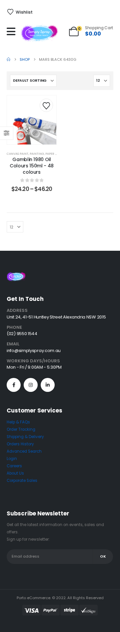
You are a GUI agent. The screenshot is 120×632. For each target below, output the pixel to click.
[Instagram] (31, 385)
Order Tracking (21, 429)
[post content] (31, 119)
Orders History (20, 444)
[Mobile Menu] (13, 32)
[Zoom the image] (16, 275)
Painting (37, 153)
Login (12, 458)
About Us (15, 473)
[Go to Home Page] (8, 59)
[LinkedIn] (48, 385)
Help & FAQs (18, 422)
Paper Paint (54, 153)
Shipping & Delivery (25, 436)
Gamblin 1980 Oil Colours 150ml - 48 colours (32, 165)
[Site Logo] (39, 33)
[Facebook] (14, 385)
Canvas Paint (17, 153)
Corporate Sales (22, 480)
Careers (14, 466)
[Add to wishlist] (46, 105)
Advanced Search (24, 451)
